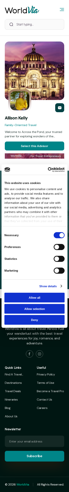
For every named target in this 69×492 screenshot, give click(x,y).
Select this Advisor (34, 146)
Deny (34, 320)
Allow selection (34, 308)
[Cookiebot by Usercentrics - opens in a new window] (49, 169)
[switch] (59, 247)
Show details (48, 286)
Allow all (34, 297)
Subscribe (34, 456)
